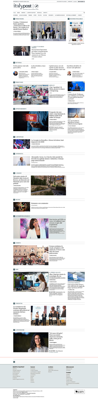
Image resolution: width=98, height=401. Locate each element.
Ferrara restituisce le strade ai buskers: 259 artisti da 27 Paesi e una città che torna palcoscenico (57, 249)
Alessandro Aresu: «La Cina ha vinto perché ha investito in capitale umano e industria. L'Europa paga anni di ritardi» (47, 158)
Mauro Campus (35, 71)
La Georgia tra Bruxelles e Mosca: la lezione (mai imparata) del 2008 (47, 141)
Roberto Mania (76, 71)
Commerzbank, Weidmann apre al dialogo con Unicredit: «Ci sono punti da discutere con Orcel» (76, 96)
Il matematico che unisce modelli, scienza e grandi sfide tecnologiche (57, 293)
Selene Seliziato (17, 31)
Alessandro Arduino (24, 71)
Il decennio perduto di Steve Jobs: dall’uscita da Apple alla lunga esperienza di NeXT (76, 286)
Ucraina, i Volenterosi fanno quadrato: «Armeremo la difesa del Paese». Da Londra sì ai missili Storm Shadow (21, 25)
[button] (75, 1)
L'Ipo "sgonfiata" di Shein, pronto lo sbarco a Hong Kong (57, 89)
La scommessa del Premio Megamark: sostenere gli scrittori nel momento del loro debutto (21, 310)
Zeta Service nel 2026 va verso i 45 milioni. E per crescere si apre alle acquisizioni (57, 222)
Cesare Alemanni (72, 125)
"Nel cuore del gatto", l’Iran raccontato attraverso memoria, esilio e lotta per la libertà (56, 336)
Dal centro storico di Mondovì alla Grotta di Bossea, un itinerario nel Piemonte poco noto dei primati (21, 179)
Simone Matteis (53, 119)
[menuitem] (15, 12)
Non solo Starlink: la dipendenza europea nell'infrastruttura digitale (75, 122)
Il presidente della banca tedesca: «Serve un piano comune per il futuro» (76, 103)
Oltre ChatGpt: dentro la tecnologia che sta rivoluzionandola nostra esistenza (57, 277)
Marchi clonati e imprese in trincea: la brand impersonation (56, 128)
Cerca (84, 12)
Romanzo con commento (39, 203)
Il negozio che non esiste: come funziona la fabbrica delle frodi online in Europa (57, 114)
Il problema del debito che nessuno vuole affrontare (74, 66)
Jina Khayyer (59, 351)
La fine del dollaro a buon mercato (38, 66)
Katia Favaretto (53, 255)
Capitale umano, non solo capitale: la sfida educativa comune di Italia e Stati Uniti (57, 67)
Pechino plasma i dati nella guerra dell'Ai (20, 66)
